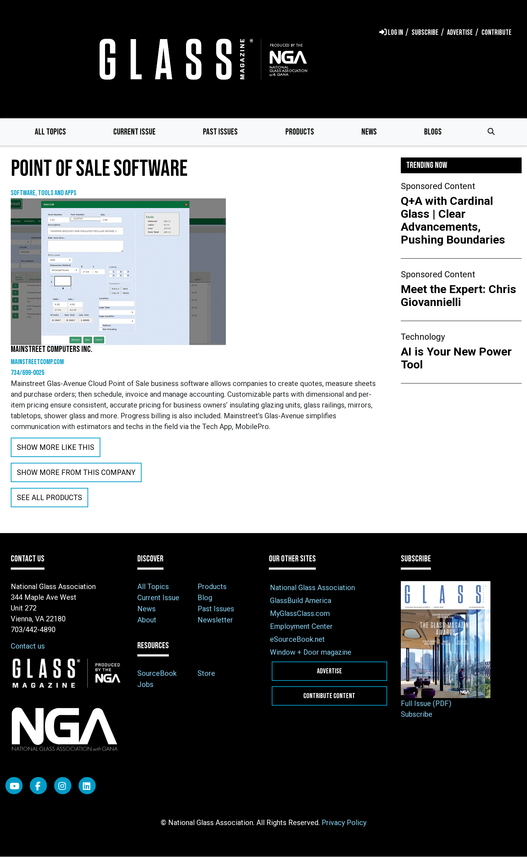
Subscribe (416, 714)
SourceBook (157, 673)
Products (299, 132)
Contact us (28, 646)
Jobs (145, 684)
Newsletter (215, 620)
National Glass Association (312, 587)
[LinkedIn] (87, 785)
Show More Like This (55, 447)
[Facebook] (38, 785)
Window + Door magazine (310, 652)
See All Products (49, 497)
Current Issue (134, 132)
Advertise (329, 671)
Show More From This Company (76, 472)
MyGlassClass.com (300, 613)
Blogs (433, 132)
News (369, 132)
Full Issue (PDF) (426, 703)
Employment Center (301, 626)
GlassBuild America (300, 600)
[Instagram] (62, 785)
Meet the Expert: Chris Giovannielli (458, 295)
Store (206, 673)
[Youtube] (14, 785)
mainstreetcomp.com (37, 362)
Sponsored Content (438, 186)
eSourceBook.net (297, 639)
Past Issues (220, 132)
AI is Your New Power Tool (456, 358)
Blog (205, 597)
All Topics (50, 132)
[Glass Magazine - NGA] (201, 59)
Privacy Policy (344, 822)
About (146, 620)
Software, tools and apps (43, 193)
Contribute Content (329, 696)
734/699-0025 (27, 372)
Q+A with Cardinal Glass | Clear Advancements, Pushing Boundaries (453, 220)
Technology (423, 337)
